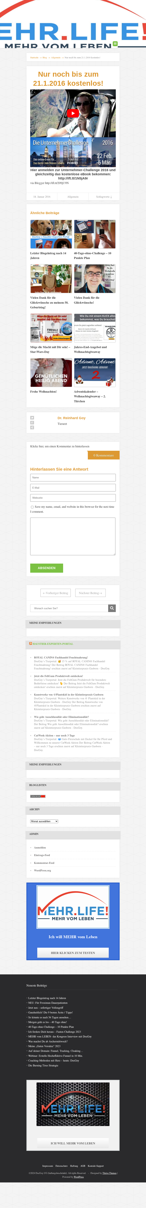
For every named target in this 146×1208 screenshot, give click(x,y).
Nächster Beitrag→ (90, 593)
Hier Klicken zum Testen (73, 953)
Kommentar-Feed (44, 863)
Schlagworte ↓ (104, 196)
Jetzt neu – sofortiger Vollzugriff (45, 1007)
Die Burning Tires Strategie (43, 1065)
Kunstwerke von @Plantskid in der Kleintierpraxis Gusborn (68, 694)
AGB (82, 1165)
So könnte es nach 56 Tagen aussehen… (49, 1017)
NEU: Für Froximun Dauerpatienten (47, 1002)
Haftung (74, 1165)
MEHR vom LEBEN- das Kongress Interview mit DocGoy (60, 1036)
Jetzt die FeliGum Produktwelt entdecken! (58, 676)
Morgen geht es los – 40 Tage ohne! (47, 1022)
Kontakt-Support (96, 1165)
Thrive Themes (109, 1172)
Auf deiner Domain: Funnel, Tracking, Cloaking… (55, 1051)
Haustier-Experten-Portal (53, 644)
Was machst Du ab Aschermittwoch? (47, 1041)
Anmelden (40, 847)
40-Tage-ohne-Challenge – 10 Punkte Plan (51, 1027)
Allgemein (73, 196)
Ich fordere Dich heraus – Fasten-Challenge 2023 (54, 1031)
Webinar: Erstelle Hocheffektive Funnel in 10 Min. (55, 1055)
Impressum (47, 1165)
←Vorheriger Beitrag (55, 593)
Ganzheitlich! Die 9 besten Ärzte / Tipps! (50, 1012)
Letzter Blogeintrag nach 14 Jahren (47, 998)
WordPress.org (42, 870)
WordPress (79, 1176)
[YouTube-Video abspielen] (73, 113)
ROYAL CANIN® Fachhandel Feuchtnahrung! (61, 657)
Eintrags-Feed (42, 855)
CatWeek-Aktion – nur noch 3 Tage (54, 735)
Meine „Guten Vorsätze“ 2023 (44, 1046)
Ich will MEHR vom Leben (73, 1143)
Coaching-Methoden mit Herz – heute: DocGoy (53, 1060)
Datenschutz (62, 1165)
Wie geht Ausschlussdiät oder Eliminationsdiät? (61, 717)
